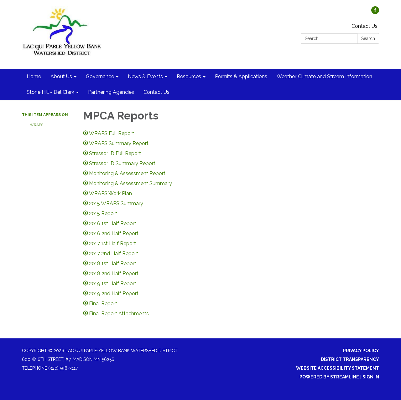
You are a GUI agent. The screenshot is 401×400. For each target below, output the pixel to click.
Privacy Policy (361, 350)
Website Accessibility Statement (337, 368)
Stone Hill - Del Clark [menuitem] (50, 92)
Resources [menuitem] (189, 76)
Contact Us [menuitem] (156, 92)
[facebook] (375, 12)
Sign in (370, 376)
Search (368, 38)
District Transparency (350, 359)
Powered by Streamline (329, 376)
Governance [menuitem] (100, 76)
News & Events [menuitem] (145, 76)
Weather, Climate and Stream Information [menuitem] (324, 76)
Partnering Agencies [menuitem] (111, 92)
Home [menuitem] (34, 76)
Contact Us (365, 26)
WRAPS (36, 125)
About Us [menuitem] (61, 76)
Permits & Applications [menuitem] (241, 76)
